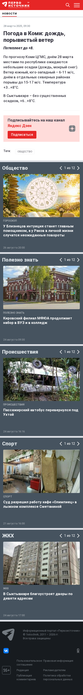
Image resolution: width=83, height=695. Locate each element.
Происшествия (20, 352)
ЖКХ (8, 536)
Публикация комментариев (26, 677)
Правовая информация (58, 660)
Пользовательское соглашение (29, 662)
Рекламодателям (54, 670)
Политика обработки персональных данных (57, 677)
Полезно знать (20, 260)
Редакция (23, 670)
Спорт (9, 444)
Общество (24, 151)
